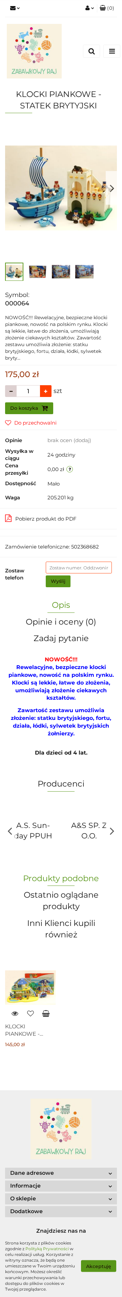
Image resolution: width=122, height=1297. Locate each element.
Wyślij (58, 581)
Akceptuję (98, 1266)
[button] (107, 8)
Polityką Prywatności (47, 1248)
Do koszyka (24, 408)
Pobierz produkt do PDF (46, 519)
